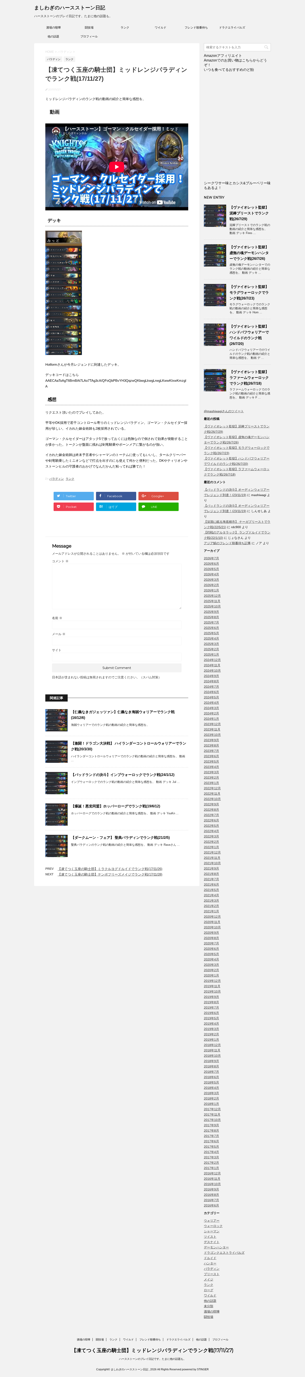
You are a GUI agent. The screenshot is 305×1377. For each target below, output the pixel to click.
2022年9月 (211, 804)
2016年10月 (212, 1184)
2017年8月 (211, 1130)
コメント (60, 561)
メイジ (208, 1279)
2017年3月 (211, 1157)
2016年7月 (211, 1200)
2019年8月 (211, 1002)
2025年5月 (211, 633)
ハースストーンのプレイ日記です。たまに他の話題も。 (152, 1359)
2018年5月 (211, 1082)
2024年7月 (211, 686)
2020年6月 (211, 948)
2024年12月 (212, 660)
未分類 (208, 1306)
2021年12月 (212, 852)
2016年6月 (211, 1205)
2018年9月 (211, 1061)
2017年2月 (211, 1162)
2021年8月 (211, 874)
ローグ (208, 1290)
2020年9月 (211, 932)
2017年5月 (211, 1146)
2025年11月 (212, 601)
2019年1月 (211, 1039)
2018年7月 (211, 1071)
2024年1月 (211, 718)
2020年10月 (212, 927)
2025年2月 (211, 649)
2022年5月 (211, 825)
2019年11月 (212, 986)
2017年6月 (211, 1141)
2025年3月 (211, 644)
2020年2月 (211, 970)
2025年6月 (211, 628)
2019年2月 (211, 1034)
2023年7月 (211, 751)
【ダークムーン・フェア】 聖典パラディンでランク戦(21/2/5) (120, 837)
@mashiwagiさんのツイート (224, 411)
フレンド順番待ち (196, 27)
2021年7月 (211, 879)
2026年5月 (211, 569)
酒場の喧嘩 (53, 27)
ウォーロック (213, 1226)
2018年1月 (211, 1104)
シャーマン (211, 1231)
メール (58, 634)
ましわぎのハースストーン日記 (69, 8)
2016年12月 (212, 1173)
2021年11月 (212, 858)
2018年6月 (211, 1077)
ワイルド (160, 27)
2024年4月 (211, 702)
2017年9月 (211, 1125)
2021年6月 (211, 884)
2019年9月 (211, 997)
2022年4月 (211, 831)
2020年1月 (211, 975)
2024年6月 (211, 692)
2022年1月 (211, 847)
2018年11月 (212, 1050)
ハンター (210, 1263)
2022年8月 (211, 809)
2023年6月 (211, 756)
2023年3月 (211, 772)
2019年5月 (211, 1018)
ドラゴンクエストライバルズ (224, 1252)
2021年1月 (211, 911)
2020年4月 (211, 959)
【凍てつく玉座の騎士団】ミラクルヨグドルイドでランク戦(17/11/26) (110, 869)
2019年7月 (211, 1007)
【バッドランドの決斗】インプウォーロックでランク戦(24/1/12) (122, 775)
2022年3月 (211, 836)
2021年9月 (211, 868)
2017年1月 (211, 1168)
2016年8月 (211, 1194)
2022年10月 (212, 799)
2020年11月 (212, 922)
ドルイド (210, 1258)
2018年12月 (212, 1045)
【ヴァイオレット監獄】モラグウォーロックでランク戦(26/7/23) (249, 292)
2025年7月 (211, 622)
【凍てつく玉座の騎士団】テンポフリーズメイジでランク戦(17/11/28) (110, 874)
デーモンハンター (216, 1247)
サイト (56, 650)
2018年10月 (212, 1055)
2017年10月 (212, 1120)
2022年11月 (212, 793)
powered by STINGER (195, 1369)
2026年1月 (211, 590)
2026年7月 (211, 558)
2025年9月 (211, 612)
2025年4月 (211, 638)
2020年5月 (211, 954)
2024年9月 (211, 676)
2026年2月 (211, 585)
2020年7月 (211, 943)
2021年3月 (211, 900)
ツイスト (210, 1236)
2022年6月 (211, 820)
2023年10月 (212, 735)
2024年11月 (212, 665)
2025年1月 (211, 654)
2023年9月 (211, 740)
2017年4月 (211, 1152)
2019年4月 (211, 1023)
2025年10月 (212, 606)
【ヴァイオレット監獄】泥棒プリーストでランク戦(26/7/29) (249, 213)
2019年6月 (211, 1013)
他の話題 (53, 36)
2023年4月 (211, 767)
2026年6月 (211, 563)
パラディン (56, 478)
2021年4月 (211, 895)
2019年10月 (212, 991)
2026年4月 (211, 574)
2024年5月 (211, 697)
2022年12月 (212, 788)
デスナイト (211, 1242)
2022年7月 (211, 815)
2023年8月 (211, 745)
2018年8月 (211, 1066)
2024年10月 (212, 670)
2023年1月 (211, 783)
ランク (125, 27)
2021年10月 (212, 863)
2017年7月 (211, 1136)
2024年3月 (211, 708)
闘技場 (89, 27)
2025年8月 (211, 617)
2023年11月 (212, 729)
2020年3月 (211, 965)
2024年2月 (211, 713)
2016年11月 (212, 1178)
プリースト (211, 1274)
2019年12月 (212, 981)
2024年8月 (211, 681)
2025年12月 (212, 595)
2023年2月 (211, 777)
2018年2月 (211, 1098)
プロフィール (89, 36)
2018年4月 (211, 1088)
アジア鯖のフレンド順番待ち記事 (227, 543)
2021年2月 (211, 906)
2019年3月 (211, 1029)
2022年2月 (211, 841)
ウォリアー (211, 1220)
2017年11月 (212, 1114)
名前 (57, 618)
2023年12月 (212, 724)
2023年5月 (211, 761)
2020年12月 (212, 916)
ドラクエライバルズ (232, 27)
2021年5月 (211, 890)
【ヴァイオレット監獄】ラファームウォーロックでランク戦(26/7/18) (249, 377)
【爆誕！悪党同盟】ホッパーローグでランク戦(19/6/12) (115, 806)
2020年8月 (211, 938)
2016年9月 (211, 1189)
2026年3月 (211, 579)
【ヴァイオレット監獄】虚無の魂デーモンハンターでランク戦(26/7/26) (249, 253)
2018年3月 (211, 1093)
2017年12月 (212, 1109)
